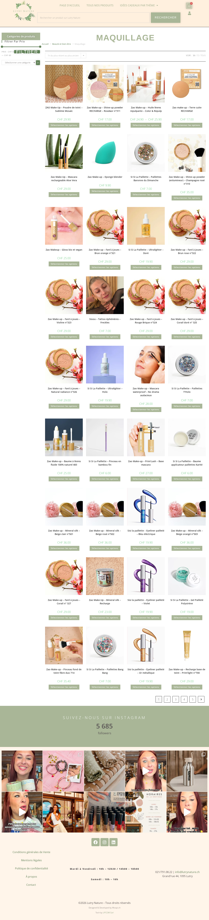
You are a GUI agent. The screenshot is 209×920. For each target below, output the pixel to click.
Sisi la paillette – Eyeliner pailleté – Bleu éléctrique (146, 532)
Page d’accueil (70, 5)
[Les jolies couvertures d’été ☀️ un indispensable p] (104, 771)
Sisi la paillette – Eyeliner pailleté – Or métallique (146, 671)
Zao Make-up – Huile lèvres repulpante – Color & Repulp (146, 109)
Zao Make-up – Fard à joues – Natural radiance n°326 (64, 390)
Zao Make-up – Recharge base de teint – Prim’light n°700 (187, 671)
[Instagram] (104, 842)
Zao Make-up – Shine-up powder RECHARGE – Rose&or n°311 (105, 109)
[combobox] (93, 17)
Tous (203, 55)
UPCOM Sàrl (108, 912)
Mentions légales (31, 860)
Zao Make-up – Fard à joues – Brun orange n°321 (105, 251)
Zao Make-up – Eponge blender (105, 176)
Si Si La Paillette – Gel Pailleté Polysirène (186, 601)
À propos (31, 876)
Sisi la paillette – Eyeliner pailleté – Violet (146, 601)
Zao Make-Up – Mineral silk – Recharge (105, 601)
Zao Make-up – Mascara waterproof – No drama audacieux (146, 392)
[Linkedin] (113, 842)
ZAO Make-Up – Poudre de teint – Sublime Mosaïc (63, 109)
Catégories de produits (21, 36)
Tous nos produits (100, 5)
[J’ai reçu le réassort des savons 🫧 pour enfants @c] (22, 812)
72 (198, 55)
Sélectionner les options (64, 125)
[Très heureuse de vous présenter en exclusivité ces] (145, 771)
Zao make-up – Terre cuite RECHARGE (186, 109)
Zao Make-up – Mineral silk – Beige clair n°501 (64, 532)
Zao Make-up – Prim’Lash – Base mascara (146, 463)
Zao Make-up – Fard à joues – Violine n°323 (64, 320)
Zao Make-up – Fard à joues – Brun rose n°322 (187, 251)
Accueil (45, 43)
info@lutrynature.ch (187, 872)
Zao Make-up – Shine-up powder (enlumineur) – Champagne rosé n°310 (187, 180)
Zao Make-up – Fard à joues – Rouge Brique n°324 (146, 320)
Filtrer (27, 52)
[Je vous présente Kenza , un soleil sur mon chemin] (63, 812)
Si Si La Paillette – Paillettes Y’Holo (187, 390)
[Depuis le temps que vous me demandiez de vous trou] (63, 771)
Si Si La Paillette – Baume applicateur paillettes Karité (186, 463)
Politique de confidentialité (31, 868)
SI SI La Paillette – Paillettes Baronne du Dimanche (146, 178)
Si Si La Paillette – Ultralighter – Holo (105, 390)
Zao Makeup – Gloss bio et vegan (64, 249)
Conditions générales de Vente (31, 852)
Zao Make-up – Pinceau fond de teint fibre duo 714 (63, 671)
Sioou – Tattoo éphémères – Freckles (105, 320)
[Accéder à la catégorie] (38, 62)
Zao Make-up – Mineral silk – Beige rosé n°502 (105, 532)
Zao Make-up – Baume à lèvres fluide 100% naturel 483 (64, 463)
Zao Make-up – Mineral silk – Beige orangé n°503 (187, 532)
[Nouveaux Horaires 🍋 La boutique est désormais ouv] (145, 812)
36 (194, 55)
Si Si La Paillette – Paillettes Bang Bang (105, 671)
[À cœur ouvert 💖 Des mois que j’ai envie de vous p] (22, 771)
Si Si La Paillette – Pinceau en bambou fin (105, 463)
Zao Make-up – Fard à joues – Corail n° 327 (64, 601)
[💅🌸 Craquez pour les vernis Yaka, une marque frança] (104, 812)
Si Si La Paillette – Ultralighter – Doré (146, 251)
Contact (31, 885)
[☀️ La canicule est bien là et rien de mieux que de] (187, 771)
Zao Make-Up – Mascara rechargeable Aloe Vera (64, 178)
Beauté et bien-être (61, 43)
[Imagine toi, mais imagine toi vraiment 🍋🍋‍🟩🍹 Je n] (187, 812)
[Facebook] (95, 842)
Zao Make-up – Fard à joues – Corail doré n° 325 (187, 320)
